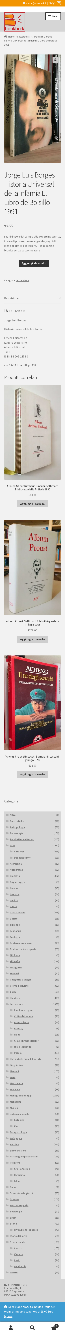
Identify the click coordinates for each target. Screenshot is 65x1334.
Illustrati (15, 998)
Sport (13, 1217)
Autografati (16, 869)
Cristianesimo (22, 1168)
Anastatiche (17, 821)
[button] (55, 60)
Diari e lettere (17, 912)
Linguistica (16, 1065)
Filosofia (15, 961)
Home (11, 36)
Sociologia (16, 1211)
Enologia (15, 937)
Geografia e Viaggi (20, 979)
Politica (14, 1144)
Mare (12, 1077)
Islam (17, 1181)
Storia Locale (17, 1242)
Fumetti (14, 973)
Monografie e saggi (21, 1095)
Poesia (18, 1052)
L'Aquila (18, 1254)
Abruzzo (18, 1248)
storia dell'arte (18, 1236)
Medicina (15, 1089)
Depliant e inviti (23, 857)
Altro (13, 815)
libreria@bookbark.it (35, 3)
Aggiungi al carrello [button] (32, 504)
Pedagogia (16, 1138)
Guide (13, 991)
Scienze (14, 1199)
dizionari (15, 924)
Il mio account (11, 1328)
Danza (13, 906)
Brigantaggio (17, 882)
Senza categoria (19, 1205)
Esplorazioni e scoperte (23, 949)
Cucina (14, 900)
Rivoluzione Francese (26, 1229)
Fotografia (16, 967)
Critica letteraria (23, 1016)
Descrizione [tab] (11, 298)
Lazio (17, 1260)
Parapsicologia (18, 1132)
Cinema (14, 888)
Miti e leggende (22, 1046)
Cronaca (14, 894)
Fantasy (18, 1028)
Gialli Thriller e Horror (26, 1040)
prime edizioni (18, 1150)
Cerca (32, 1328)
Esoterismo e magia (21, 943)
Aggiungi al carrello (34, 263)
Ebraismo (19, 1175)
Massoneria (16, 1083)
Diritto (14, 918)
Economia (15, 931)
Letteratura (23, 36)
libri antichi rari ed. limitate (25, 1059)
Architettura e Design (22, 839)
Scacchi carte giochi (21, 1193)
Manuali (14, 1071)
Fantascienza (21, 1022)
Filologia (15, 955)
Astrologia (16, 863)
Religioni (15, 1162)
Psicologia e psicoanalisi (24, 1156)
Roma (13, 1187)
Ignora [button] (8, 1316)
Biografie (15, 875)
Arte (12, 845)
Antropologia (17, 827)
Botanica (19, 1120)
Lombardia (20, 1266)
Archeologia (16, 833)
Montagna (15, 1101)
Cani (16, 1126)
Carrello (50, 1324)
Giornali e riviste (19, 985)
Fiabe (17, 1034)
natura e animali (19, 1114)
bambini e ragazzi (24, 1010)
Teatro (14, 1272)
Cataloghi (19, 851)
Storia (13, 1223)
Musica (14, 1107)
